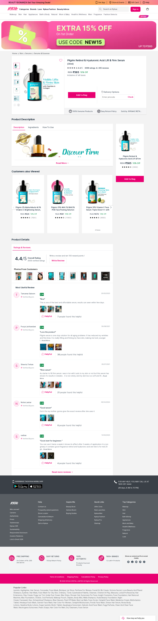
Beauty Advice (63, 9)
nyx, (30, 600)
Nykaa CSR (14, 526)
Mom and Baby (127, 523)
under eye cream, (53, 595)
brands (33, 9)
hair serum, (35, 590)
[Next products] (111, 207)
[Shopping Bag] (147, 9)
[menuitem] (143, 16)
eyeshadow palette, (80, 593)
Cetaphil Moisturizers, (81, 602)
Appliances (126, 520)
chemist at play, (103, 593)
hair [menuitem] (25, 14)
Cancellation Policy (88, 577)
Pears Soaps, (44, 607)
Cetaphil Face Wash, (107, 600)
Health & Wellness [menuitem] (79, 14)
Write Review (58, 260)
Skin (21, 53)
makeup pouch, (60, 598)
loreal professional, (127, 593)
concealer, (44, 590)
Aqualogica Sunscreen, (72, 605)
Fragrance (126, 530)
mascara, (114, 593)
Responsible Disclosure (18, 533)
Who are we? (14, 509)
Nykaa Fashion (49, 9)
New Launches (99, 510)
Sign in (135, 9)
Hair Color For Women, (62, 602)
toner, (69, 593)
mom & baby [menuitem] (64, 14)
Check (130, 97)
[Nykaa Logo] (13, 8)
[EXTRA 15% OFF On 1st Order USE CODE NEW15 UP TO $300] (79, 35)
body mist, (78, 598)
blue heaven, (58, 600)
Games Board (71, 510)
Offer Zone (98, 507)
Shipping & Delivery (45, 520)
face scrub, (93, 600)
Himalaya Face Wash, (28, 602)
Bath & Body (126, 517)
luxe (40, 9)
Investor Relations (16, 536)
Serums (28, 53)
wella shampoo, (89, 598)
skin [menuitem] (20, 14)
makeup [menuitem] (13, 14)
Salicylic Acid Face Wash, (92, 605)
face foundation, (120, 595)
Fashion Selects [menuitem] (110, 14)
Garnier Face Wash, (45, 602)
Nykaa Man (98, 513)
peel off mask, (70, 600)
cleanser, (93, 593)
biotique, (62, 590)
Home (14, 53)
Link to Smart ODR (16, 539)
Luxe (124, 537)
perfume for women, (83, 590)
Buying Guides (71, 513)
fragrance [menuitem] (98, 14)
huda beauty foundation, (107, 598)
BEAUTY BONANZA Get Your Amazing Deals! (29, 2)
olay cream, (28, 595)
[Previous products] (14, 207)
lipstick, (16, 590)
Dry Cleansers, (72, 607)
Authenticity (14, 516)
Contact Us (42, 507)
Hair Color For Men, (58, 607)
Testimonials (14, 523)
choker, (38, 598)
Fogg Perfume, (109, 605)
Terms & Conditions (57, 577)
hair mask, (34, 593)
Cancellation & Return (45, 517)
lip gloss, (71, 590)
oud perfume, (47, 598)
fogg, (36, 595)
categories (24, 9)
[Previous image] (15, 105)
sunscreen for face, (89, 595)
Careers (13, 513)
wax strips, (65, 595)
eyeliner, (25, 593)
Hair (123, 513)
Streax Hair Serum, (113, 602)
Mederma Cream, (123, 600)
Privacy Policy (103, 577)
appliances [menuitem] (33, 14)
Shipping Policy (72, 577)
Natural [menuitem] (54, 14)
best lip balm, (82, 600)
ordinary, (62, 593)
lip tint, (42, 595)
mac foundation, (28, 598)
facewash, (24, 600)
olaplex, (70, 598)
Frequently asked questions (48, 510)
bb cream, (105, 590)
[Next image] (18, 105)
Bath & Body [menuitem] (45, 14)
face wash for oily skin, (48, 593)
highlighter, (25, 590)
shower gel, (75, 595)
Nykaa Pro (98, 520)
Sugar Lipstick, (45, 605)
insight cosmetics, (105, 595)
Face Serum (83, 607)
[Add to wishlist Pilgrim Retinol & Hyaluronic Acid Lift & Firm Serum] (60, 60)
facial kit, (96, 590)
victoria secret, (115, 590)
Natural (125, 533)
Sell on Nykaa (43, 523)
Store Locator (43, 513)
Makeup (125, 507)
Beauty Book (70, 507)
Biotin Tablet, (56, 605)
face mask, (54, 590)
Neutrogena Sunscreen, (28, 607)
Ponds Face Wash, (97, 602)
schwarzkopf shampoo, (42, 600)
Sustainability (15, 529)
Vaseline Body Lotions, (29, 605)
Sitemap (97, 523)
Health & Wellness (128, 527)
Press (12, 519)
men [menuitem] (90, 14)
